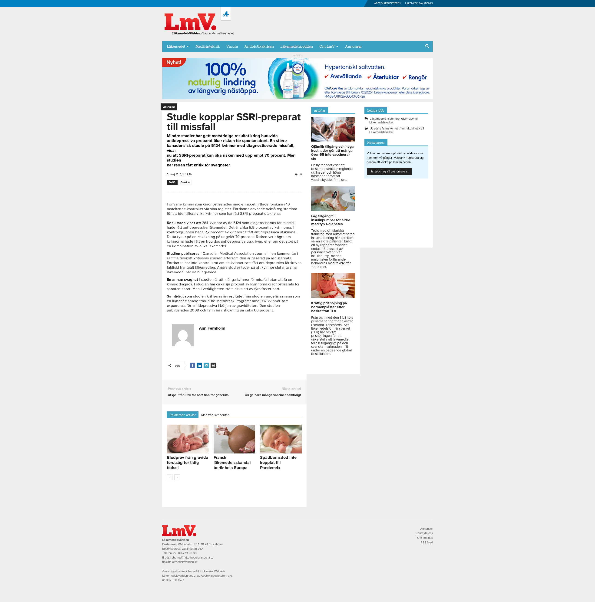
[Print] (213, 365)
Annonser (353, 46)
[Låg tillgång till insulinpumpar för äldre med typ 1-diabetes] (333, 210)
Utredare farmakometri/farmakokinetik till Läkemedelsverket (396, 130)
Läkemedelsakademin (419, 3)
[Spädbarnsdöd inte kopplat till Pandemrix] (281, 439)
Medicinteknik (207, 46)
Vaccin (232, 46)
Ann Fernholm (212, 328)
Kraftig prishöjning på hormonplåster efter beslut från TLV (329, 307)
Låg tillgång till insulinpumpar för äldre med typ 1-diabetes (330, 220)
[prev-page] (170, 477)
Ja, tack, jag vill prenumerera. (389, 171)
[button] (427, 46)
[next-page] (177, 477)
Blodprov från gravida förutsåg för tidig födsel (187, 462)
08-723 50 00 (187, 553)
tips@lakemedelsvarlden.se (180, 562)
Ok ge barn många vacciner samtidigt (273, 395)
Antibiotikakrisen (259, 46)
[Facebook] (192, 365)
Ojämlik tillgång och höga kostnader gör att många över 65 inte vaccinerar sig (332, 152)
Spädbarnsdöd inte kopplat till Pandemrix (278, 462)
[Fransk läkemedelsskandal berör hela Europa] (234, 439)
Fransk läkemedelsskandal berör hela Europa (232, 462)
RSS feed (427, 542)
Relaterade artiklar (183, 415)
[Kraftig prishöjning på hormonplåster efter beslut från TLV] (333, 296)
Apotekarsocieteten (387, 3)
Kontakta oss (424, 533)
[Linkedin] (199, 365)
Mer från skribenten (215, 415)
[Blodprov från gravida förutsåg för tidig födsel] (188, 439)
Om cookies (425, 538)
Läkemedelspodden (296, 46)
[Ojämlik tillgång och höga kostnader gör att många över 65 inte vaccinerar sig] (333, 140)
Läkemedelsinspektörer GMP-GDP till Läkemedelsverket (393, 120)
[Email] (206, 365)
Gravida (185, 182)
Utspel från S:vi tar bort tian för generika (198, 395)
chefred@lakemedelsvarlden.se (192, 557)
